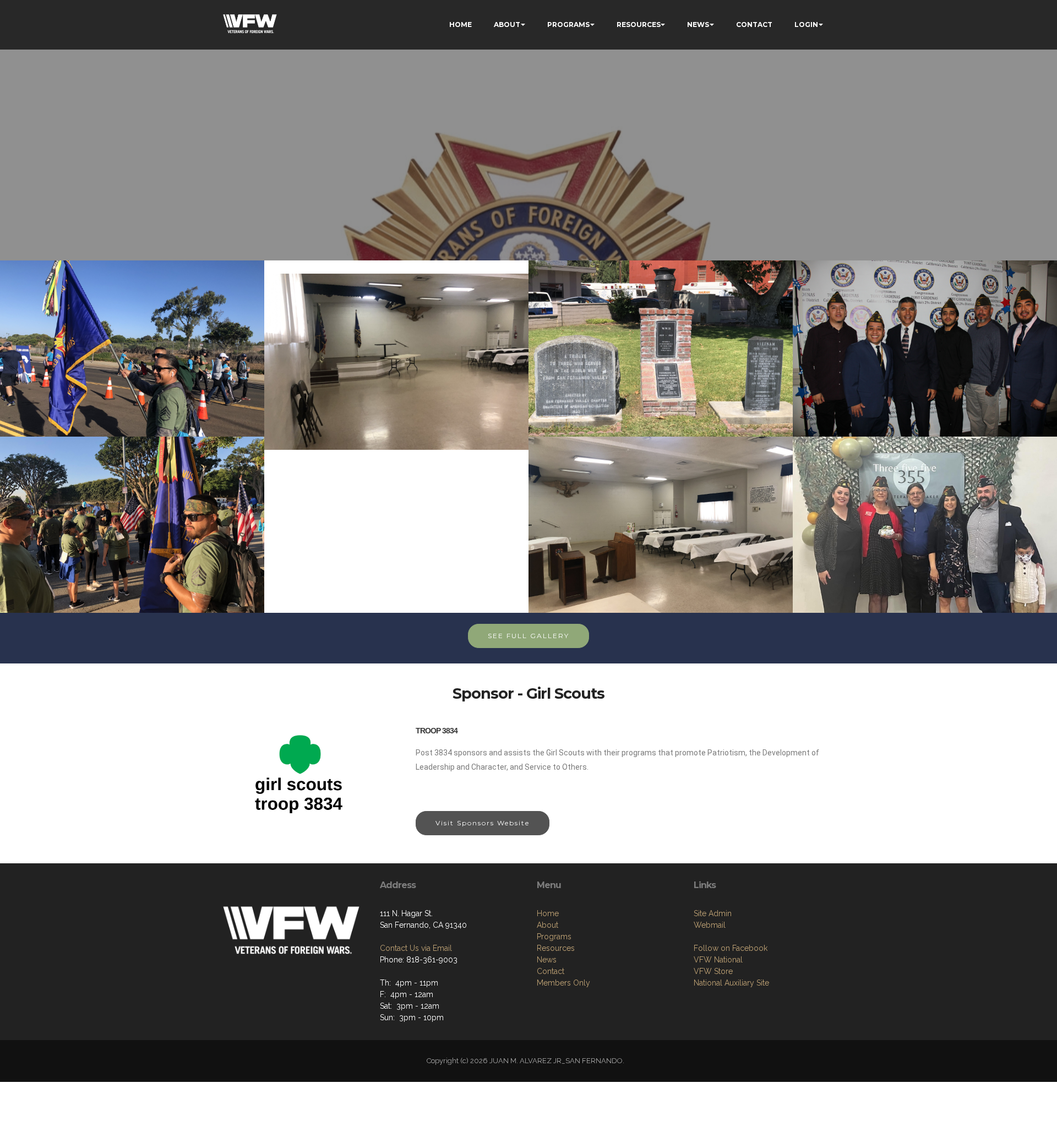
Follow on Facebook (730, 948)
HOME (460, 24)
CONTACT (754, 24)
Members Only (563, 982)
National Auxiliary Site (731, 982)
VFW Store (713, 971)
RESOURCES (639, 24)
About (547, 925)
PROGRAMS (568, 24)
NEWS (698, 24)
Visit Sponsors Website (482, 823)
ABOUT (507, 24)
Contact (550, 971)
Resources (556, 948)
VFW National (718, 959)
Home (548, 913)
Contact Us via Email (416, 948)
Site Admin (713, 913)
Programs (554, 936)
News (547, 959)
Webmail (710, 925)
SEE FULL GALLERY (528, 636)
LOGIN (806, 24)
